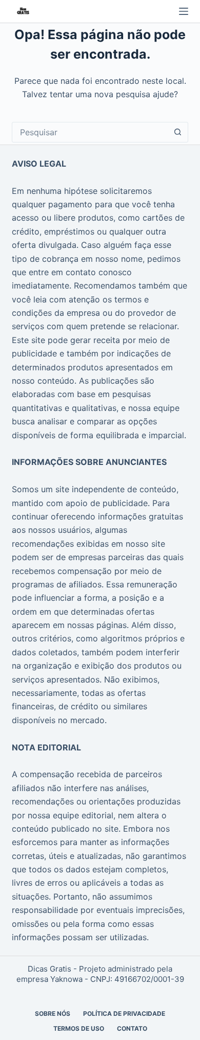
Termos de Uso (78, 1028)
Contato (132, 1028)
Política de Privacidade (124, 1013)
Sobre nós (52, 1013)
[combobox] (90, 132)
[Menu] (183, 11)
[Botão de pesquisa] (178, 132)
